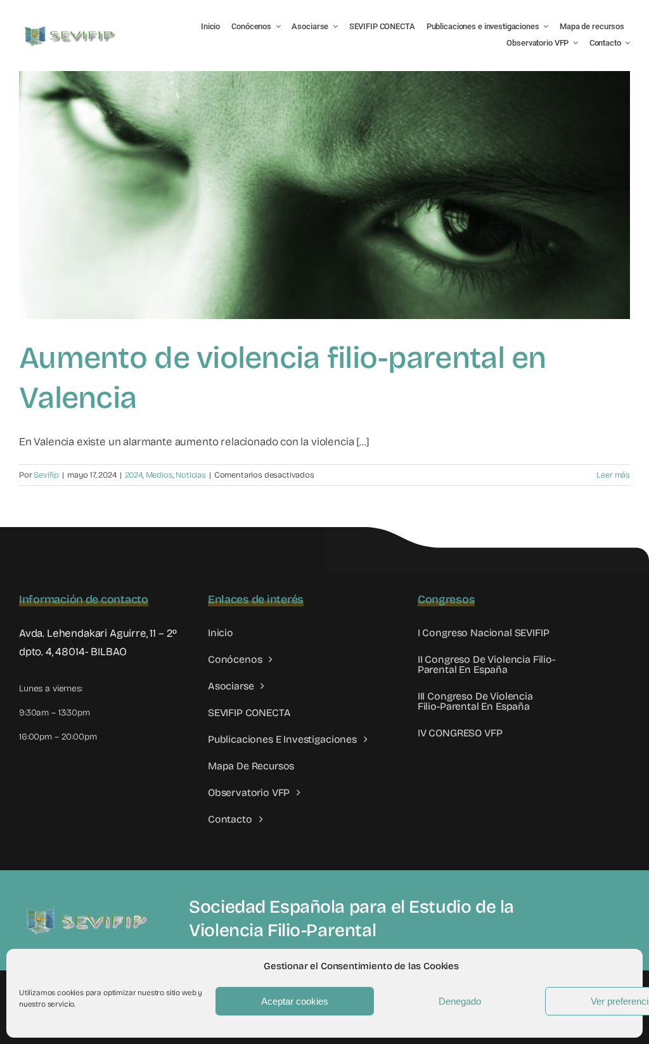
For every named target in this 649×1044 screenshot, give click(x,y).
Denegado (460, 1001)
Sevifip (46, 475)
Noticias (191, 475)
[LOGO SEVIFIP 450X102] (71, 29)
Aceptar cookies (294, 1001)
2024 (134, 475)
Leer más (613, 475)
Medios (159, 475)
